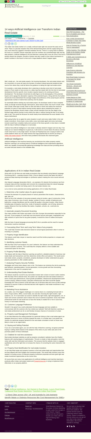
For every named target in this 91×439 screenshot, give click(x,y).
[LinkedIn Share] (12, 43)
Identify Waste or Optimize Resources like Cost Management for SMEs (34, 397)
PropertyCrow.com (40, 361)
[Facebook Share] (6, 43)
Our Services (66, 1)
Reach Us (28, 406)
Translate (31, 38)
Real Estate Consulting (13, 36)
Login (84, 1)
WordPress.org (9, 418)
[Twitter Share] (9, 43)
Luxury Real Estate (57, 389)
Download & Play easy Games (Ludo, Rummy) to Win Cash (24, 40)
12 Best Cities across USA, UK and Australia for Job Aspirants (31, 395)
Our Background (10, 412)
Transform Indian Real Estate (44, 391)
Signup (60, 1)
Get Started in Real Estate (37, 389)
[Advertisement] (45, 18)
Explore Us (79, 1)
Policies (7, 415)
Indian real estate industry (13, 135)
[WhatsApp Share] (15, 43)
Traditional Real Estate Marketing (18, 391)
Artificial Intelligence (18, 389)
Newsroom (73, 1)
